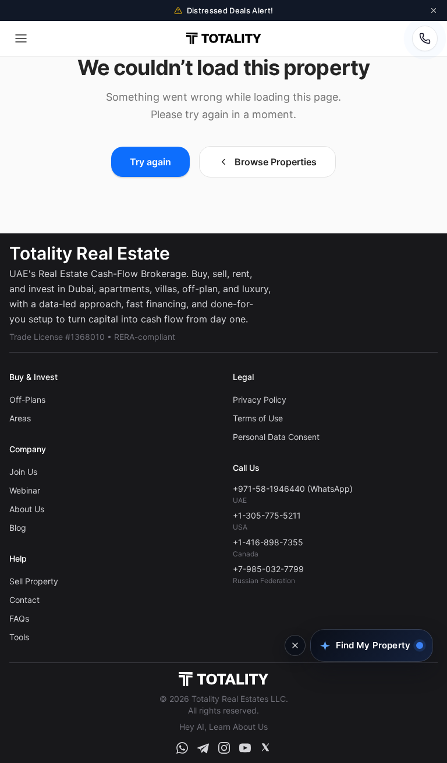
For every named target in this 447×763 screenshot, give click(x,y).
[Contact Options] (425, 38)
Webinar (24, 490)
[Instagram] (224, 748)
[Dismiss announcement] (433, 10)
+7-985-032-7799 (268, 569)
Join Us (23, 472)
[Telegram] (203, 748)
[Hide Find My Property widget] (295, 645)
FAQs (19, 618)
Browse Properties (276, 162)
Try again (150, 162)
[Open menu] (21, 38)
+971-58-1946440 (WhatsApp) (293, 489)
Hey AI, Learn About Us (223, 727)
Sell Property (33, 581)
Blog (17, 528)
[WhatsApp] (182, 748)
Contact (24, 600)
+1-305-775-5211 (267, 515)
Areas (20, 418)
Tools (19, 637)
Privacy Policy (259, 399)
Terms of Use (258, 418)
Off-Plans (27, 399)
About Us (26, 509)
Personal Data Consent (276, 437)
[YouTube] (245, 748)
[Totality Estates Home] (223, 38)
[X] (265, 748)
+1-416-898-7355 (268, 542)
